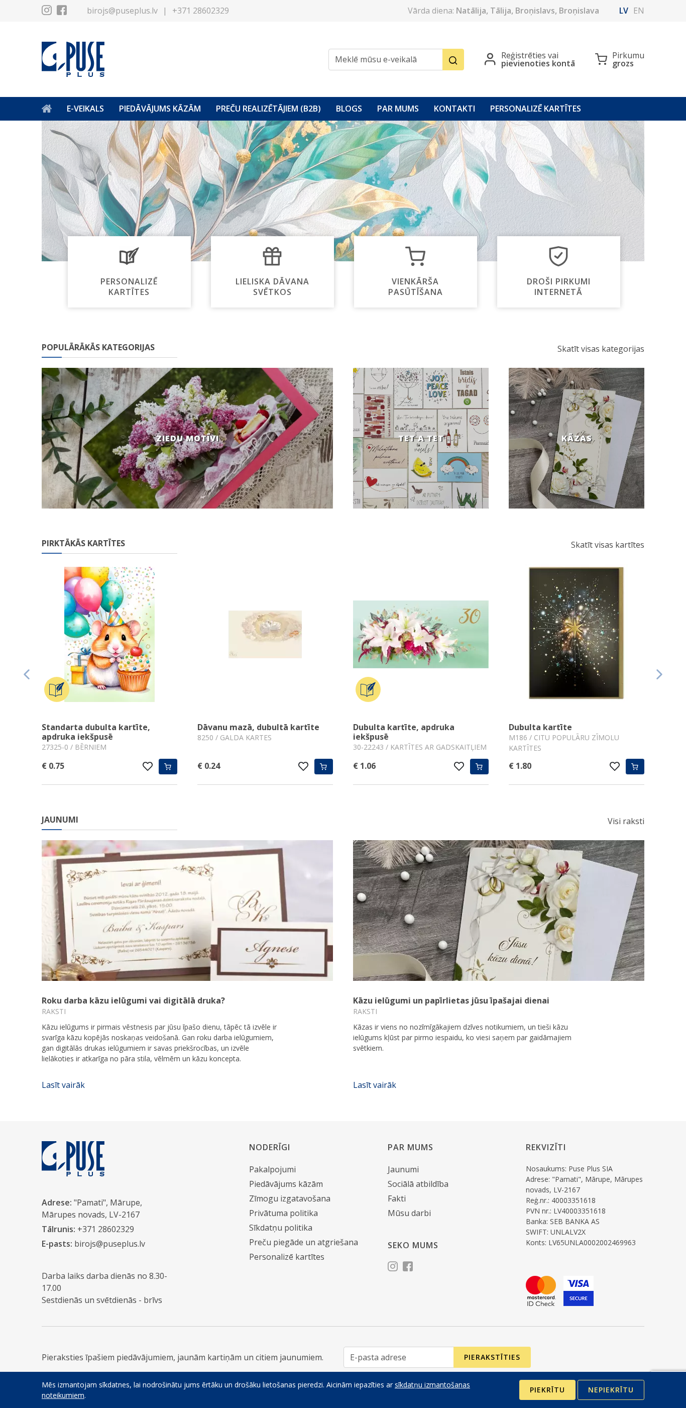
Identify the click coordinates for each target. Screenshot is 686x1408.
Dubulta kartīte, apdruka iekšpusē (403, 732)
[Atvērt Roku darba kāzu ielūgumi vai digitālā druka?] (187, 910)
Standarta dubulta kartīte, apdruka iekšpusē (96, 732)
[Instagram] (47, 11)
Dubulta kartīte (540, 727)
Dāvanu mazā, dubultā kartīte (258, 727)
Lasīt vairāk (63, 1084)
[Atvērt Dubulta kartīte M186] (576, 636)
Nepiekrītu (611, 1389)
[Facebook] (62, 11)
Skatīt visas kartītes (607, 544)
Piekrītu (547, 1389)
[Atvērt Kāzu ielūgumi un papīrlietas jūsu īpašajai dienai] (498, 910)
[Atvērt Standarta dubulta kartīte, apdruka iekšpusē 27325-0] (109, 636)
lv (623, 10)
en (638, 10)
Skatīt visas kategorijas (600, 348)
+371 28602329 (200, 10)
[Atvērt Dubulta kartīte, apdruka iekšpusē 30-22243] (421, 636)
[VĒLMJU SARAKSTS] (148, 766)
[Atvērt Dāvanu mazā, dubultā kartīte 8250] (265, 636)
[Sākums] (47, 109)
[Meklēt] (453, 59)
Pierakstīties (492, 1357)
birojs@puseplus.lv (122, 10)
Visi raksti (626, 821)
